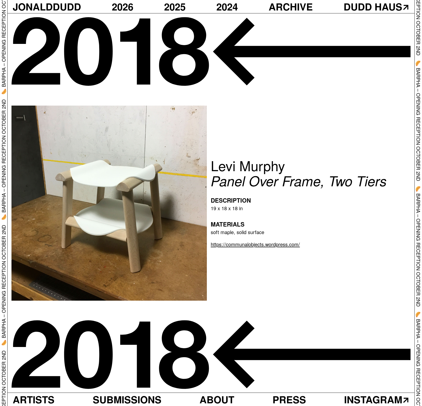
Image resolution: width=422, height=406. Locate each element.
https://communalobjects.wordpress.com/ (255, 244)
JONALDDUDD (47, 6)
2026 (122, 6)
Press (289, 399)
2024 (227, 6)
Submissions (127, 399)
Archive (291, 6)
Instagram (373, 399)
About (217, 399)
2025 (175, 6)
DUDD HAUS (373, 6)
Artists (33, 399)
